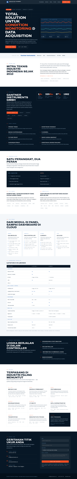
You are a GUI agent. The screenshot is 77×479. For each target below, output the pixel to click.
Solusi (51, 1)
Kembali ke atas (67, 476)
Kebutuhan (43, 447)
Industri (59, 1)
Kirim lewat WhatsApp (55, 461)
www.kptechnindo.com (13, 461)
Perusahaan (41, 1)
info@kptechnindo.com (13, 457)
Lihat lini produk (22, 46)
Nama (42, 438)
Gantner (46, 1)
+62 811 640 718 (12, 452)
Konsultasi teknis (10, 46)
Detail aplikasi (45, 452)
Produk (54, 1)
